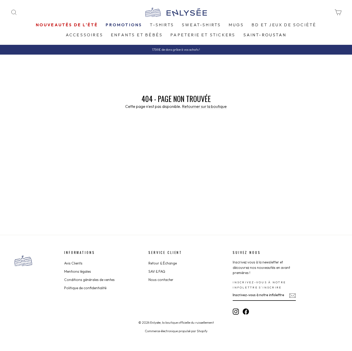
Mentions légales (77, 271)
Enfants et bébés (137, 34)
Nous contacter (160, 279)
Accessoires (84, 34)
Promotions (124, 24)
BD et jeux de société (284, 24)
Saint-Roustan (265, 34)
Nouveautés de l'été (67, 24)
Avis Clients (73, 263)
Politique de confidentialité (85, 288)
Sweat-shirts (201, 24)
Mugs (236, 24)
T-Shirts (162, 24)
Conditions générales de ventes (89, 279)
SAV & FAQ (156, 271)
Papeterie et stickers (202, 34)
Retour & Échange (162, 263)
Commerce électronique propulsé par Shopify (176, 331)
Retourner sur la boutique (204, 106)
